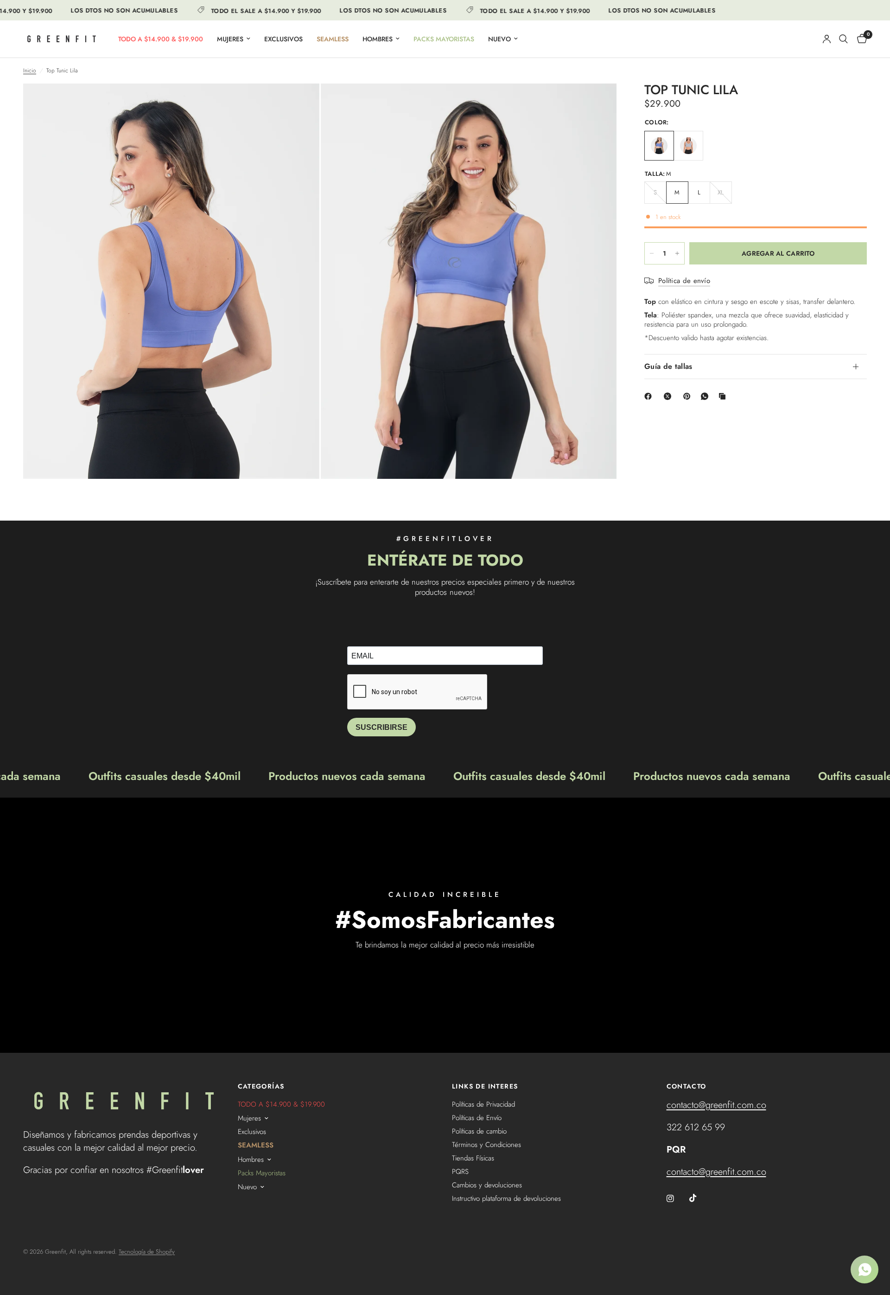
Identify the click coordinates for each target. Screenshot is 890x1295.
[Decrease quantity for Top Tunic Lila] (652, 253)
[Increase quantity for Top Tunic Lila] (677, 253)
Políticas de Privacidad (483, 1104)
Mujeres (230, 39)
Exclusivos (283, 39)
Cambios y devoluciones (487, 1185)
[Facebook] (649, 396)
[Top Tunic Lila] (659, 146)
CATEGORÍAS (261, 1086)
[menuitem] (160, 39)
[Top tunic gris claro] (688, 146)
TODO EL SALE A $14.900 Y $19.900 (246, 10)
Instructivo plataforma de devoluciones (506, 1198)
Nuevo (499, 39)
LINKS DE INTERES (485, 1086)
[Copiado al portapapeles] (724, 396)
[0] (859, 39)
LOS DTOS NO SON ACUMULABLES (104, 10)
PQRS (460, 1171)
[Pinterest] (688, 396)
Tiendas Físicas (473, 1158)
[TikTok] (699, 1198)
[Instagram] (677, 1198)
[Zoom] (300, 103)
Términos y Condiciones (486, 1145)
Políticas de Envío (477, 1118)
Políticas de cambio (479, 1131)
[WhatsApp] (706, 396)
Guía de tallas (668, 366)
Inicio (29, 70)
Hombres (377, 39)
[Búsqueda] (843, 39)
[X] (669, 396)
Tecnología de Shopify (147, 1251)
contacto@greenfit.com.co (716, 1105)
